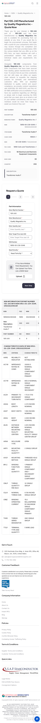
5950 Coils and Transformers (24, 147)
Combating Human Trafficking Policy (14, 639)
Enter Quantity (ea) (15, 226)
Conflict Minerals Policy (10, 636)
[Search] (32, 3)
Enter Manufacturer (15, 218)
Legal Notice (6, 679)
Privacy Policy (6, 629)
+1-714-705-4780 (10, 560)
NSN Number (13, 242)
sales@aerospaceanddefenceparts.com (17, 557)
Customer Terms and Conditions (13, 654)
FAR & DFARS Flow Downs (10, 682)
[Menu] (37, 3)
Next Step (28, 286)
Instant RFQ (6, 611)
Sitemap (4, 618)
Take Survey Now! (8, 590)
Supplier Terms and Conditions (12, 651)
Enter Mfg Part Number (16, 210)
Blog (3, 615)
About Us (5, 605)
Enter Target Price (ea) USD (17, 234)
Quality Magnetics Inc (25, 13)
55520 (32, 137)
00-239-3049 (21, 142)
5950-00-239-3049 (27, 125)
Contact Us (5, 608)
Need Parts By (14, 250)
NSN (13, 13)
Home (6, 13)
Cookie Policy (6, 633)
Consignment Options (9, 685)
